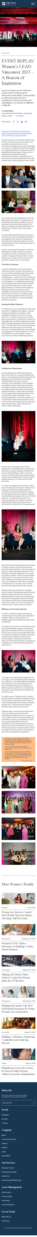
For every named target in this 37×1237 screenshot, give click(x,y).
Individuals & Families (9, 1172)
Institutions (5, 1176)
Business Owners (8, 1168)
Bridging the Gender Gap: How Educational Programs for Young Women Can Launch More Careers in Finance (18, 1008)
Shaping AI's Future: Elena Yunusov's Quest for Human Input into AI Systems (16, 977)
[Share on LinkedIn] (22, 122)
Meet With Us (6, 1217)
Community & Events (9, 1139)
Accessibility (6, 1156)
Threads (5, 1123)
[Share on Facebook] (14, 122)
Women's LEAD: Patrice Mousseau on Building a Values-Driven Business (18, 946)
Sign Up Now (7, 1103)
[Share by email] (26, 122)
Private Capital (7, 1196)
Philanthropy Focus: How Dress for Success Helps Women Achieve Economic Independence (18, 1071)
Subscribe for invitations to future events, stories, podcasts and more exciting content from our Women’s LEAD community (17, 133)
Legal (3, 1152)
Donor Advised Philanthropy (11, 1180)
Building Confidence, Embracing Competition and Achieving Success (18, 1039)
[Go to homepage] (9, 3)
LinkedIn (4, 1119)
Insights (4, 1148)
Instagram (5, 1115)
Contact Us (6, 1221)
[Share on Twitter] (18, 122)
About (4, 1135)
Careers (4, 1143)
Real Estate (6, 1201)
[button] (32, 3)
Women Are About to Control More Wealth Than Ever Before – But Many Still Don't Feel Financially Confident (18, 915)
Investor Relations (8, 1205)
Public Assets (6, 1192)
